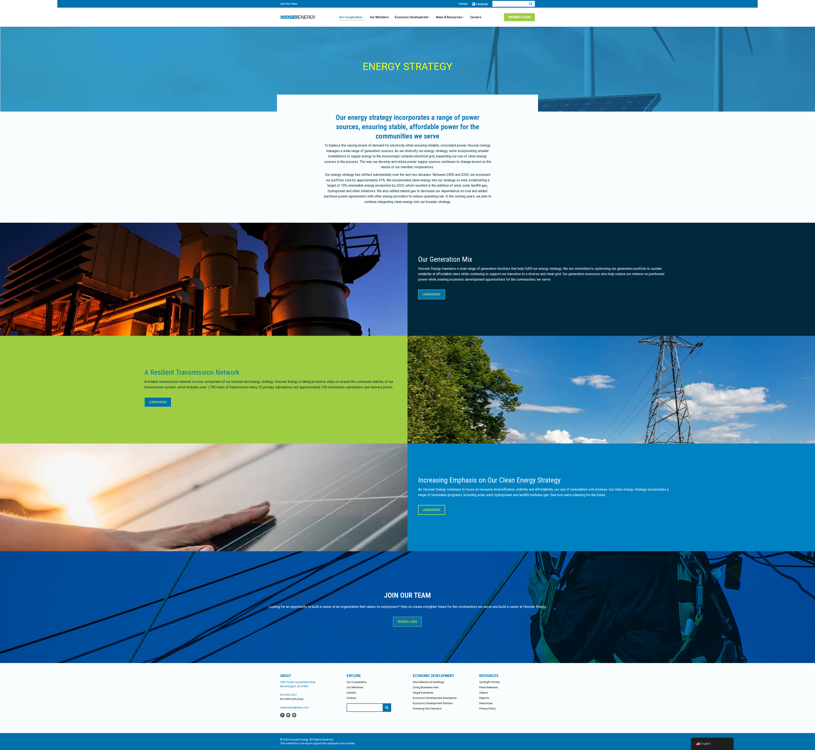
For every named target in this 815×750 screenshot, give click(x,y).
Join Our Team (288, 3)
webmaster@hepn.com (294, 707)
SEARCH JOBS (407, 621)
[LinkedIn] (288, 714)
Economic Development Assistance (435, 698)
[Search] (530, 4)
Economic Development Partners (433, 703)
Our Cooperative (356, 682)
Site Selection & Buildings (428, 682)
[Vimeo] (294, 714)
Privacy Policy (487, 708)
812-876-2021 (288, 694)
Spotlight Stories (489, 682)
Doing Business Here (425, 687)
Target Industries (423, 692)
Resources (485, 703)
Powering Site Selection (427, 708)
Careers (351, 692)
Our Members (355, 687)
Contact (463, 3)
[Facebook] (282, 714)
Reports (484, 698)
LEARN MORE (432, 294)
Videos (483, 692)
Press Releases (488, 687)
